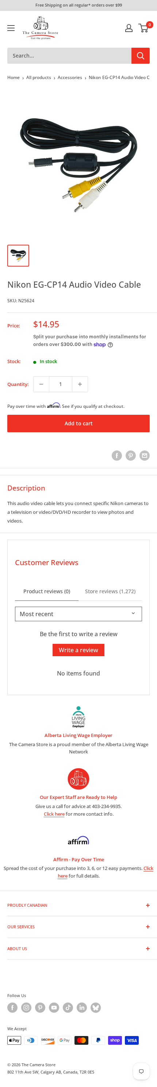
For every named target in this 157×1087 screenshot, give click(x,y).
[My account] (129, 28)
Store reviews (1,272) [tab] (110, 591)
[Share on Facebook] (117, 455)
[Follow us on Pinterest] (40, 1008)
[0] (143, 28)
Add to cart (79, 423)
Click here (54, 814)
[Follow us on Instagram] (26, 1008)
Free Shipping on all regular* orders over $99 (78, 5)
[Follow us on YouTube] (54, 1008)
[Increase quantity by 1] (80, 384)
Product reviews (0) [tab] (46, 591)
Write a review (78, 650)
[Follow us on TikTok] (68, 1008)
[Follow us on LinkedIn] (82, 1008)
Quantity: (18, 384)
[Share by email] (144, 455)
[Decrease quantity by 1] (41, 384)
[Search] (140, 56)
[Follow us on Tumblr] (96, 1008)
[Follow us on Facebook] (12, 1008)
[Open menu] (11, 28)
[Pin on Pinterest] (131, 455)
